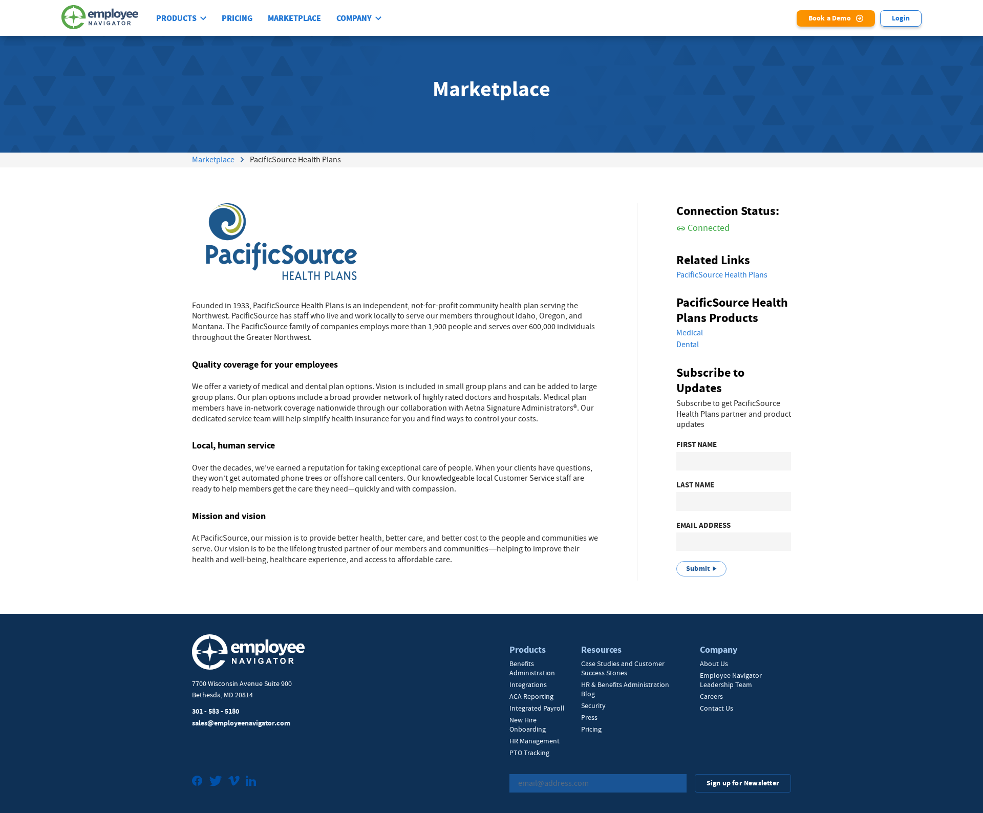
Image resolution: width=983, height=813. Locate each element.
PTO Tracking (529, 752)
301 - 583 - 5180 (215, 711)
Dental (687, 344)
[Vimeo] (234, 782)
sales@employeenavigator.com (241, 723)
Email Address (703, 525)
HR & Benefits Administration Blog (625, 689)
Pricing (237, 18)
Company (354, 18)
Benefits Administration (532, 668)
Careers (711, 696)
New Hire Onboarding (527, 724)
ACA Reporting (531, 696)
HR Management (534, 740)
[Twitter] (215, 782)
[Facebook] (197, 782)
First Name (696, 444)
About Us (714, 663)
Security (593, 705)
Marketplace (294, 18)
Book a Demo (829, 18)
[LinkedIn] (251, 782)
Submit (698, 568)
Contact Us (716, 708)
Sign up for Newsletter (743, 783)
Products (176, 18)
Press (589, 717)
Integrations (528, 684)
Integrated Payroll (537, 708)
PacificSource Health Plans (721, 275)
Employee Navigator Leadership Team (731, 680)
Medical (689, 332)
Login (901, 18)
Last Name (695, 485)
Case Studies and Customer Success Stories (623, 668)
